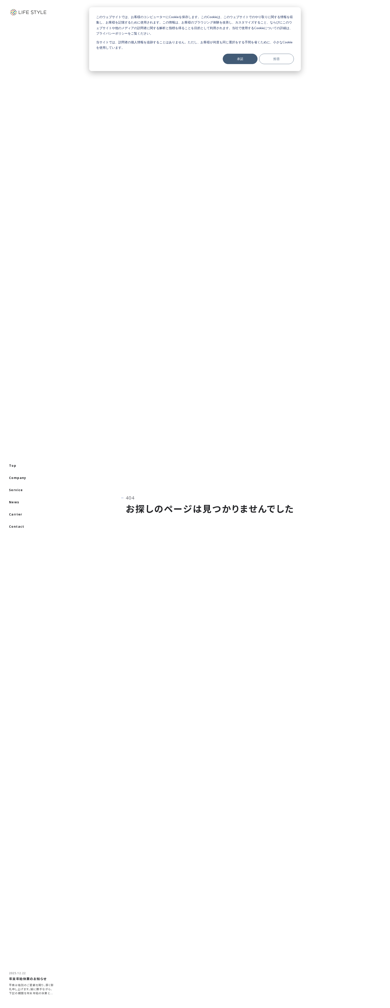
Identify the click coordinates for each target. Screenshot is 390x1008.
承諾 (240, 59)
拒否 (276, 59)
